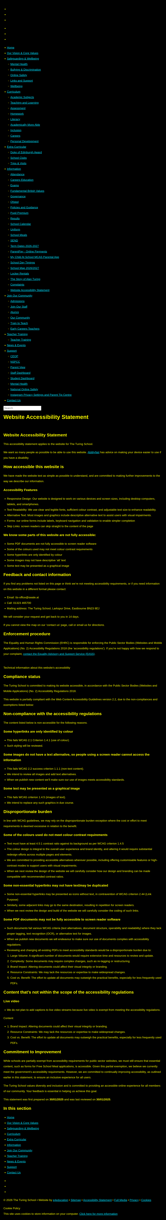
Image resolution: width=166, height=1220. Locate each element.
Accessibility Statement (97, 1200)
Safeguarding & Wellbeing (23, 1128)
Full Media (120, 1200)
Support (12, 1166)
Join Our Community (19, 1150)
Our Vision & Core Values (22, 1122)
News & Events (16, 1161)
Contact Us (14, 1172)
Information (14, 1144)
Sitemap (76, 1200)
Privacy (134, 1200)
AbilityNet (93, 452)
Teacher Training (17, 1155)
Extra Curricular (16, 1139)
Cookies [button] (146, 1200)
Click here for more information (98, 1213)
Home (10, 1117)
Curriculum (13, 1133)
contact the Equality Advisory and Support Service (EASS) (59, 653)
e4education (60, 1200)
